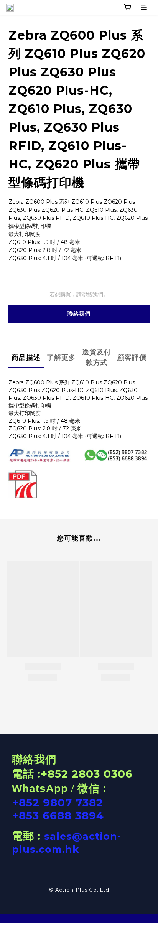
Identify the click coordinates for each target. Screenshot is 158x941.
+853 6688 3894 (58, 815)
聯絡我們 (79, 313)
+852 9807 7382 (57, 802)
